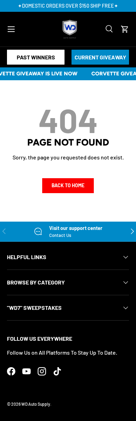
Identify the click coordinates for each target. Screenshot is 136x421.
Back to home (68, 185)
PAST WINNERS (36, 57)
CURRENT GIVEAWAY (100, 57)
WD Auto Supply (35, 404)
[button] (125, 29)
